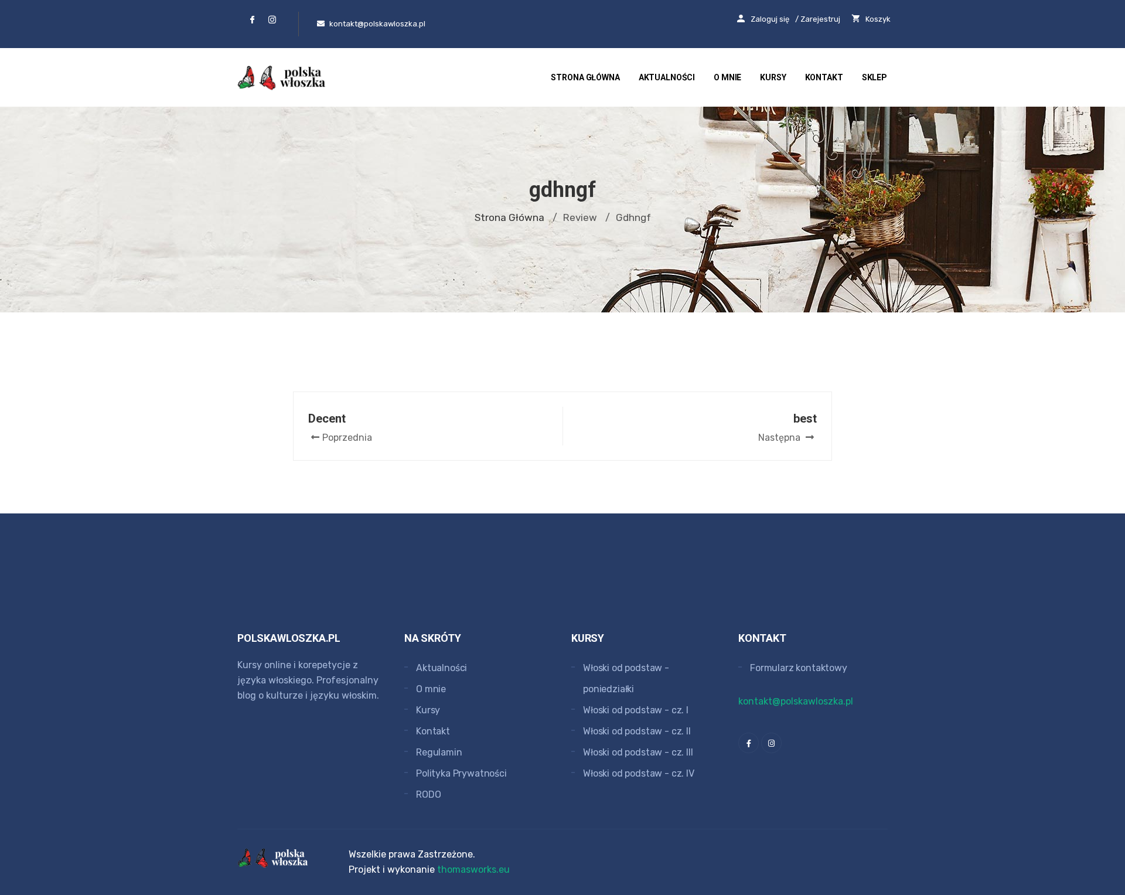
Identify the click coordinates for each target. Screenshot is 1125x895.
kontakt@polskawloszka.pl (795, 701)
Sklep (874, 77)
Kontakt (824, 77)
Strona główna (585, 77)
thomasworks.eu (473, 869)
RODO (428, 794)
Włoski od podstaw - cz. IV (638, 773)
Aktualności (667, 77)
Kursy (773, 77)
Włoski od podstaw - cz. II (637, 731)
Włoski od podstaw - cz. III (638, 752)
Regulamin (439, 752)
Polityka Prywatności (461, 773)
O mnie (727, 77)
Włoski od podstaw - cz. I (635, 710)
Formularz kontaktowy (798, 667)
